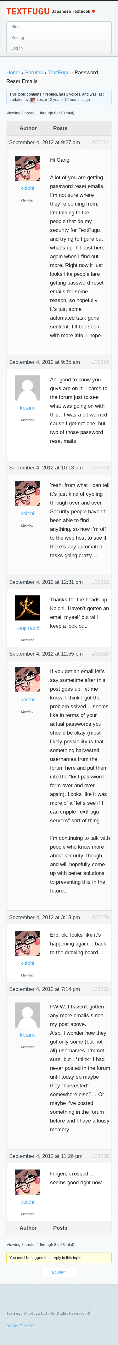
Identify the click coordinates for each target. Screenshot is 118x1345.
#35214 (100, 142)
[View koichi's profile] (33, 99)
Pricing (17, 37)
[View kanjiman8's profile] (27, 596)
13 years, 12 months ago (69, 99)
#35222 (100, 582)
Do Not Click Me (21, 1325)
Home (13, 73)
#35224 (100, 654)
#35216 (100, 362)
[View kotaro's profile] (27, 376)
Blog (15, 26)
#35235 (100, 1156)
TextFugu (59, 73)
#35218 (100, 468)
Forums (34, 73)
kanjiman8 (27, 628)
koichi (42, 99)
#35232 (100, 989)
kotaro (27, 408)
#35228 (100, 917)
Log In (17, 48)
